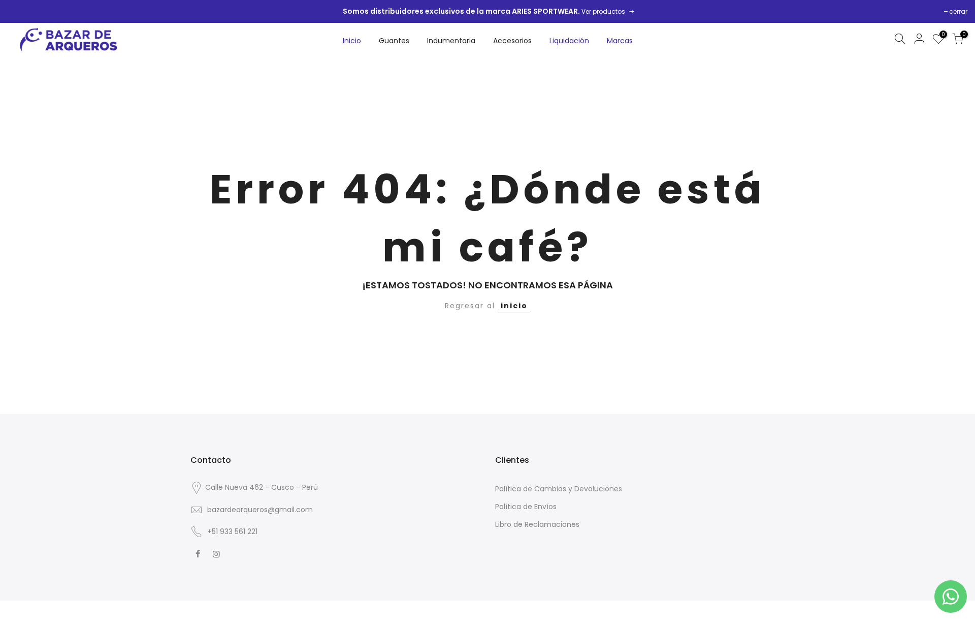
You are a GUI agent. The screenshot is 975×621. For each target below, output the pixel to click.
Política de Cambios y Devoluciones (558, 489)
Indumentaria (451, 41)
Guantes (394, 41)
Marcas (620, 41)
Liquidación (569, 41)
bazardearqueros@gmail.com (260, 510)
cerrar (958, 11)
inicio (514, 306)
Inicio (352, 41)
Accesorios (512, 41)
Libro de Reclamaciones (537, 524)
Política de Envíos (526, 506)
